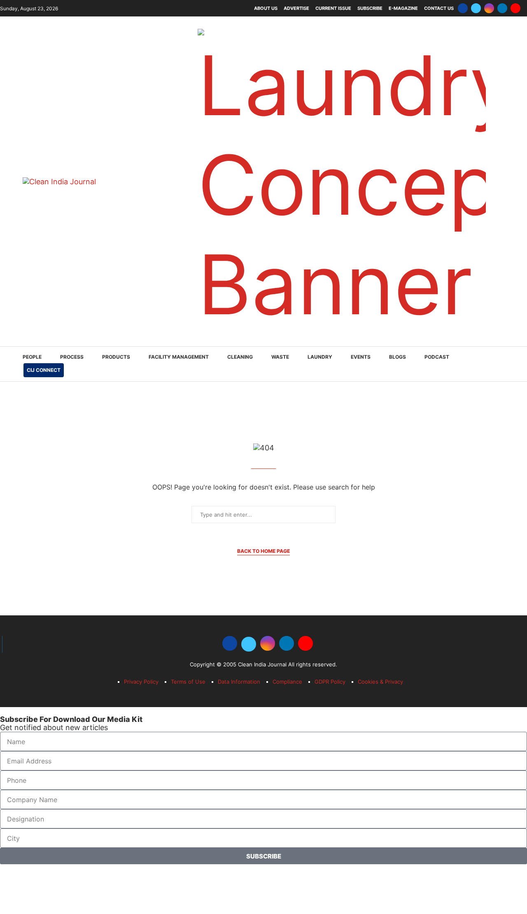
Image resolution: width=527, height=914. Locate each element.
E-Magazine (403, 8)
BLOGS (397, 357)
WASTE (280, 357)
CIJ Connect (44, 370)
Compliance (287, 681)
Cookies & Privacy (380, 681)
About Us (265, 8)
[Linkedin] (502, 8)
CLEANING (240, 357)
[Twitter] (476, 8)
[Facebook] (463, 8)
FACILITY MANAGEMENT (179, 357)
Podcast (436, 357)
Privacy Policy (141, 681)
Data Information (239, 681)
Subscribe (369, 8)
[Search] (500, 364)
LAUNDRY (320, 357)
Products (116, 357)
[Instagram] (489, 8)
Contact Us (439, 8)
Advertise (296, 8)
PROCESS (72, 357)
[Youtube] (515, 8)
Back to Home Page (263, 551)
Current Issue (333, 8)
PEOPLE (32, 357)
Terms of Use (188, 681)
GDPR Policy (330, 681)
